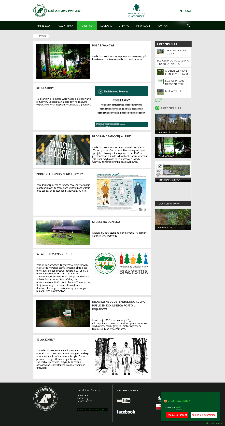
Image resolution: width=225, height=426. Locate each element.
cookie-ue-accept (177, 414)
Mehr (179, 407)
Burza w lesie (173, 90)
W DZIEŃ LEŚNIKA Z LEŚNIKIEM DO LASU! (176, 72)
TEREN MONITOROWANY (169, 203)
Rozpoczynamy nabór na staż (174, 82)
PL (181, 11)
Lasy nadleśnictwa (168, 132)
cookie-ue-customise (204, 414)
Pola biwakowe (166, 156)
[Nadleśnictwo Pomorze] (40, 10)
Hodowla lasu (165, 227)
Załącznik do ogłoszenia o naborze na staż (173, 62)
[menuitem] (43, 25)
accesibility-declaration (212, 423)
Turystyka (41, 35)
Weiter (158, 101)
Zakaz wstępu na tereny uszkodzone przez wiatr (177, 55)
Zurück (158, 98)
